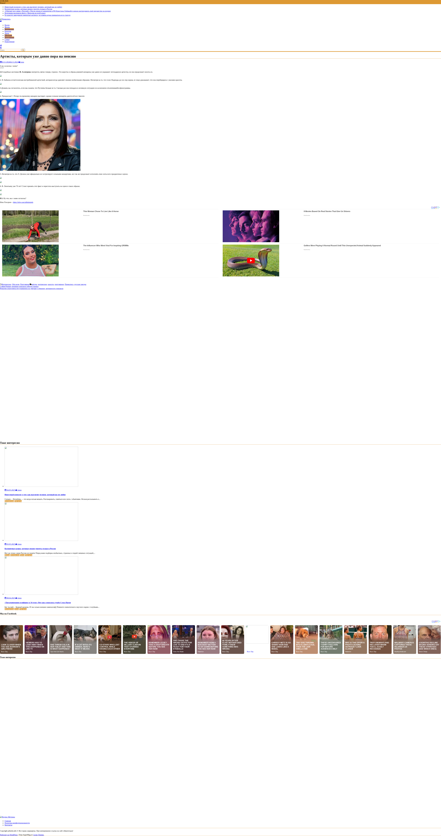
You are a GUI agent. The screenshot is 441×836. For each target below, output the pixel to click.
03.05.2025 (11, 544)
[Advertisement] (220, 306)
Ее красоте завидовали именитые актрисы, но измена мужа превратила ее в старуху (38, 15)
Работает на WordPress (8, 835)
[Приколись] (1, 21)
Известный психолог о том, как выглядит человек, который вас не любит (33, 7)
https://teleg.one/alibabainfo (23, 202)
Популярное (9, 37)
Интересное (9, 29)
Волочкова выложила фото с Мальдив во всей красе (25, 13)
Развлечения (9, 42)
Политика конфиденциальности (17, 823)
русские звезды (80, 284)
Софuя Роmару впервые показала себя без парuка (19, 286)
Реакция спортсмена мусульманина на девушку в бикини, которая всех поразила (31, 288)
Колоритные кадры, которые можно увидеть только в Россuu (28, 9)
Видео (7, 25)
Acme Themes (38, 835)
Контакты (8, 825)
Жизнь (7, 27)
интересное (42, 284)
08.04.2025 (11, 598)
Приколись (69, 284)
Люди (7, 33)
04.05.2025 (11, 490)
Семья (7, 40)
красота (51, 284)
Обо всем (8, 35)
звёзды (34, 284)
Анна (22, 62)
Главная (8, 821)
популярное (59, 284)
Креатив (8, 31)
